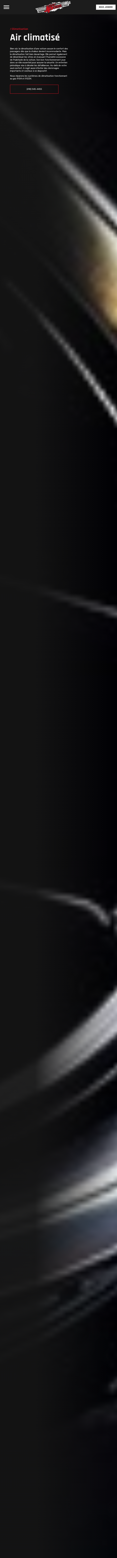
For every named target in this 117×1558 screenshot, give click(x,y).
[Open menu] (6, 7)
